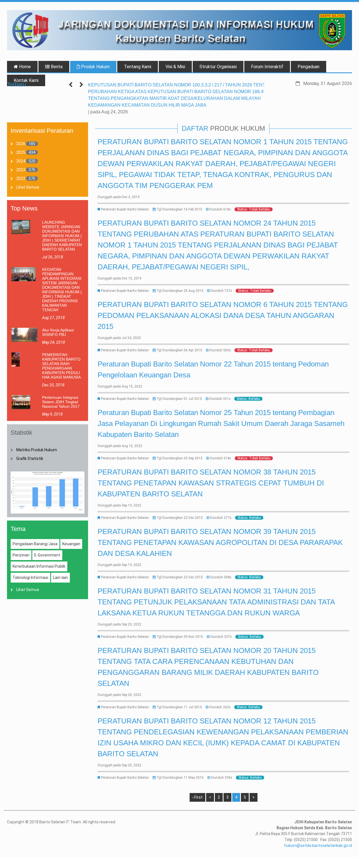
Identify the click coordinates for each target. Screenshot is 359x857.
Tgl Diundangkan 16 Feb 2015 (179, 209)
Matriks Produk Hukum (36, 450)
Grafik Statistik (29, 458)
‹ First (197, 797)
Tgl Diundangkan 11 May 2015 (180, 778)
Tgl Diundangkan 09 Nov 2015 (180, 637)
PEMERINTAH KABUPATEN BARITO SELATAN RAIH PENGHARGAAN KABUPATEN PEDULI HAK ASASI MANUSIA (61, 365)
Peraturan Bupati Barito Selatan (125, 209)
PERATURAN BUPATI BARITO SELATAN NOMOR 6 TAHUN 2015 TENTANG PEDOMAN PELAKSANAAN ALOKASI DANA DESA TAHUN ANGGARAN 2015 (223, 315)
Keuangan (71, 544)
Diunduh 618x (220, 209)
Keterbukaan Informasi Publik (39, 566)
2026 (20, 143)
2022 (20, 178)
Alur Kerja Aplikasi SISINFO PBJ (58, 332)
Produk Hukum (95, 66)
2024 (20, 161)
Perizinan (21, 555)
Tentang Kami (137, 66)
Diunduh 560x (220, 350)
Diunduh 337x (221, 637)
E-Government (47, 555)
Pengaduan (308, 66)
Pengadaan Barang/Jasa (35, 544)
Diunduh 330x (221, 778)
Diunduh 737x (221, 291)
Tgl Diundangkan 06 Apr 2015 (179, 350)
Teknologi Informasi (30, 577)
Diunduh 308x (220, 577)
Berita (56, 66)
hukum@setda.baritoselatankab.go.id (318, 845)
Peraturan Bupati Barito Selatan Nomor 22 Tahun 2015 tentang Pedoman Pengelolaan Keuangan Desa (213, 369)
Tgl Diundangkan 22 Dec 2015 (180, 518)
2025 (20, 152)
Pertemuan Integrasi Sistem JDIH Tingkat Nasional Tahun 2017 (61, 402)
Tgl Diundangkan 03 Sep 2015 (179, 458)
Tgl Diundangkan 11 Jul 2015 (179, 707)
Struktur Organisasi (218, 66)
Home (24, 66)
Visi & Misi (175, 66)
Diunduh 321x (220, 399)
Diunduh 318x (220, 458)
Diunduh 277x (220, 518)
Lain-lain (60, 577)
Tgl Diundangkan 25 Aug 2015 (180, 291)
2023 (20, 170)
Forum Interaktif (267, 66)
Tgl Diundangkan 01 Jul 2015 (179, 399)
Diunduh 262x (220, 707)
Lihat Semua (27, 187)
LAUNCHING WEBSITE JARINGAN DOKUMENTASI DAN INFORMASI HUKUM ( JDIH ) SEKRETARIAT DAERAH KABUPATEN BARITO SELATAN (62, 235)
